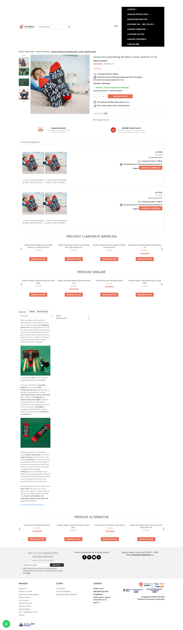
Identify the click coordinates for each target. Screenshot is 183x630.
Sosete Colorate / (43, 51)
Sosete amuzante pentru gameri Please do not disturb (109, 246)
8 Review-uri (109, 64)
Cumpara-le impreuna (150, 168)
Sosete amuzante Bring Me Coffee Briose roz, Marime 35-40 (38, 246)
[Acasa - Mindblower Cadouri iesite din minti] (26, 27)
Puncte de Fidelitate (63, 591)
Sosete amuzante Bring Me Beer (109, 280)
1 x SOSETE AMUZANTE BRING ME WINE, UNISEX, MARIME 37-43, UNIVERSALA (56, 221)
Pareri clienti (60, 588)
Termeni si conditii (25, 591)
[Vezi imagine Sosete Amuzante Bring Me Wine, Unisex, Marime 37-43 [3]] (24, 94)
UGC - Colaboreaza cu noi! (28, 612)
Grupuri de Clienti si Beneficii (66, 594)
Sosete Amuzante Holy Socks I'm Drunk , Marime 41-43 (146, 526)
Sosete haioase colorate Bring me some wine (38, 281)
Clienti (59, 583)
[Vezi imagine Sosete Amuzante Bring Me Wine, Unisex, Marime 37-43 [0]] (24, 62)
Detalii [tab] (32, 311)
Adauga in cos (120, 96)
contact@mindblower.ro (141, 555)
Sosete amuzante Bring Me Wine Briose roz (144, 246)
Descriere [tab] (22, 312)
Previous (24, 56)
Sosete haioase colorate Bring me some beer (144, 281)
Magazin (23, 583)
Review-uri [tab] (42, 311)
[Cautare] (69, 27)
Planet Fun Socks (100, 61)
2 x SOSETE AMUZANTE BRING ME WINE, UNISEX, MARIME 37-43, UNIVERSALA (56, 181)
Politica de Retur (25, 609)
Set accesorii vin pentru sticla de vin (110, 525)
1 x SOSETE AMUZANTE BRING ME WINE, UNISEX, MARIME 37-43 (33, 181)
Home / (22, 51)
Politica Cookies (24, 597)
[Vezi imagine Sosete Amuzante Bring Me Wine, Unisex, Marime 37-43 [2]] (24, 82)
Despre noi (23, 588)
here (28, 573)
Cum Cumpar (24, 600)
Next (24, 101)
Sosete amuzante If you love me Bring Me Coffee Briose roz (74, 246)
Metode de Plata (25, 606)
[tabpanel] (60, 84)
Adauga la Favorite (102, 120)
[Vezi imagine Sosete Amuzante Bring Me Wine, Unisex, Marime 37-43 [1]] (24, 71)
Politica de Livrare (25, 603)
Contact (22, 615)
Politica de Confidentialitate (29, 594)
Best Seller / (31, 51)
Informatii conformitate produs (32, 505)
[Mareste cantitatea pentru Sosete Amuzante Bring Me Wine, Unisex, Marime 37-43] (103, 96)
